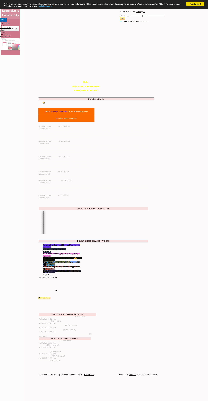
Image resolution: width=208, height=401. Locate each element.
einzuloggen (140, 12)
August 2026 (48, 275)
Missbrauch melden (68, 375)
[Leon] (44, 103)
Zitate (42, 170)
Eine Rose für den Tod (48, 124)
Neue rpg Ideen (46, 178)
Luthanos (59, 343)
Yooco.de (132, 375)
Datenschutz (53, 375)
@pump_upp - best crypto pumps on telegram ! (56, 317)
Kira (58, 358)
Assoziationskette (45, 356)
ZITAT (43, 193)
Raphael (55, 126)
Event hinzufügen (44, 298)
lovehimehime (61, 354)
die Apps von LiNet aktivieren (59, 111)
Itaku (58, 347)
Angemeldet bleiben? (131, 21)
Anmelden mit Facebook (47, 372)
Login (122, 18)
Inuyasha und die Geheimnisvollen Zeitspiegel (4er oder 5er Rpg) (63, 334)
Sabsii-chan (56, 180)
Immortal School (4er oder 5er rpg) (51, 325)
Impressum (42, 375)
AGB (80, 375)
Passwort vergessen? (144, 21)
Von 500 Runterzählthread (48, 341)
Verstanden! (195, 3)
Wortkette (42, 345)
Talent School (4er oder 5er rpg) (50, 330)
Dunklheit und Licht (48, 154)
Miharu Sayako (44, 321)
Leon (45, 105)
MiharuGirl (60, 323)
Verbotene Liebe (46, 139)
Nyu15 (54, 172)
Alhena (59, 327)
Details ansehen (46, 5)
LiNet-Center (89, 375)
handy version (43, 360)
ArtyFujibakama (62, 319)
